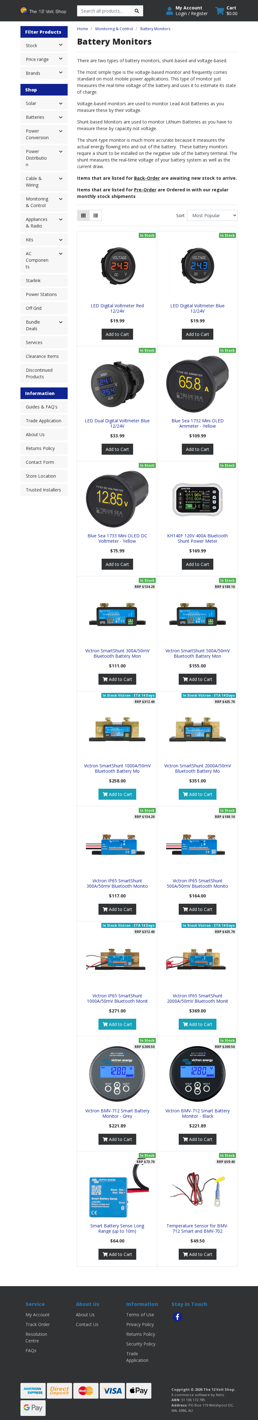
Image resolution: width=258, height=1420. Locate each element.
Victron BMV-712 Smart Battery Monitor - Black (197, 1113)
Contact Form (40, 462)
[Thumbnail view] (83, 215)
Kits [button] (29, 240)
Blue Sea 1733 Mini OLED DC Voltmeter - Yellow (117, 538)
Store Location (41, 476)
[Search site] (137, 10)
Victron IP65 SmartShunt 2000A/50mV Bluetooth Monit (197, 998)
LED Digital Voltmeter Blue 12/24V (197, 308)
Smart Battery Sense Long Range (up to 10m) (117, 1228)
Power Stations (41, 294)
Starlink (33, 280)
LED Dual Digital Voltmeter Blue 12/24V (117, 423)
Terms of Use (140, 1315)
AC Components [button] (37, 260)
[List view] (95, 215)
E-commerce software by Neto (197, 1394)
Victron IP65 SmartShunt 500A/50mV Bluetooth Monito (197, 883)
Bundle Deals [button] (33, 325)
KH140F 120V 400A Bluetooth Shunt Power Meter (197, 538)
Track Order (37, 1324)
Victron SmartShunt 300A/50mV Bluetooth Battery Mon (117, 653)
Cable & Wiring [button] (34, 181)
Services (34, 342)
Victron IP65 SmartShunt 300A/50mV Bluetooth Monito (117, 883)
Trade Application (43, 421)
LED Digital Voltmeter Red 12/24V (117, 308)
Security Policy (140, 1344)
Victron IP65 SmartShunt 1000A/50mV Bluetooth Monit (117, 998)
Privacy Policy (140, 1324)
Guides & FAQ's (42, 407)
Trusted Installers (43, 490)
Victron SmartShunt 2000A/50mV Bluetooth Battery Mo (197, 768)
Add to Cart (117, 334)
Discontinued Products (39, 373)
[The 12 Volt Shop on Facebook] (177, 1317)
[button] (187, 10)
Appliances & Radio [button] (37, 222)
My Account (37, 1315)
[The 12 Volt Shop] (44, 10)
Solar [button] (31, 103)
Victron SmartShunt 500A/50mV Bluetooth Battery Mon (197, 653)
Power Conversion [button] (37, 134)
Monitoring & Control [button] (37, 202)
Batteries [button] (35, 117)
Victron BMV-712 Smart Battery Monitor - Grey (117, 1113)
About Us (35, 434)
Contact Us (87, 1324)
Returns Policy (40, 448)
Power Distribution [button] (36, 157)
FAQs (30, 1350)
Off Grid (34, 308)
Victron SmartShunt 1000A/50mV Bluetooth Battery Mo (117, 768)
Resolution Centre (36, 1337)
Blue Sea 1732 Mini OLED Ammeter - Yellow (197, 423)
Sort (180, 215)
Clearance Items (42, 356)
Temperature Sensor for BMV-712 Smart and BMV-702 (197, 1228)
